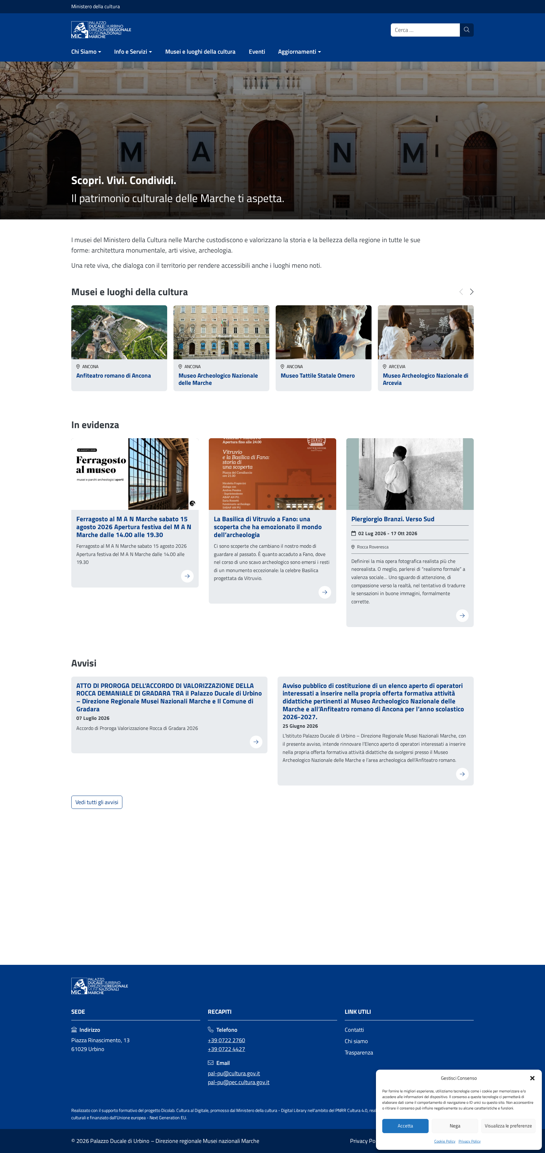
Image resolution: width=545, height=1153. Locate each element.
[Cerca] (467, 30)
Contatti (354, 1029)
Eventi (257, 51)
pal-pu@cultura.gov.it (234, 1073)
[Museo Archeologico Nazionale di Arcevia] (426, 331)
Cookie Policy (444, 1141)
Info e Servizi (130, 51)
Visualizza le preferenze (508, 1125)
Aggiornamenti (297, 51)
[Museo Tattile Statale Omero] (324, 331)
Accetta (405, 1125)
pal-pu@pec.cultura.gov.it (238, 1082)
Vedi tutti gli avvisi (96, 802)
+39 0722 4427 (226, 1049)
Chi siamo (356, 1041)
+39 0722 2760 (226, 1040)
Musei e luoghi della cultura (200, 51)
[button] (532, 1078)
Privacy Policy (470, 1141)
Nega (455, 1125)
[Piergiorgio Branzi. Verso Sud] (410, 473)
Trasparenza (359, 1052)
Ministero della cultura (95, 6)
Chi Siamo (84, 51)
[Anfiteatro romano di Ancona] (119, 331)
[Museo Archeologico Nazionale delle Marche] (221, 331)
